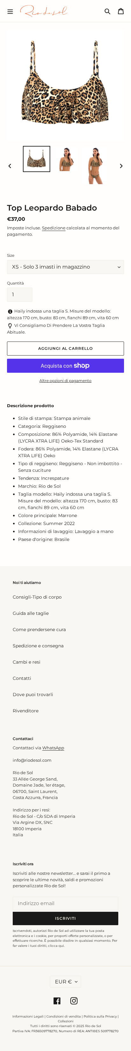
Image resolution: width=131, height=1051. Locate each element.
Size (10, 255)
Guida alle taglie (31, 613)
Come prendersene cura (39, 629)
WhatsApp (53, 747)
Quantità (15, 283)
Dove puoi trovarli (33, 694)
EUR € (63, 982)
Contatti (22, 678)
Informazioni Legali (28, 1016)
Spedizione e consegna (38, 646)
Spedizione (54, 227)
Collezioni (65, 1021)
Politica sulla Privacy (101, 1016)
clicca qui (56, 946)
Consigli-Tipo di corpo (37, 597)
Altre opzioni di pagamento (65, 380)
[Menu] (10, 11)
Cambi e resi (26, 662)
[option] (36, 159)
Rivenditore (25, 711)
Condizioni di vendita (63, 1016)
